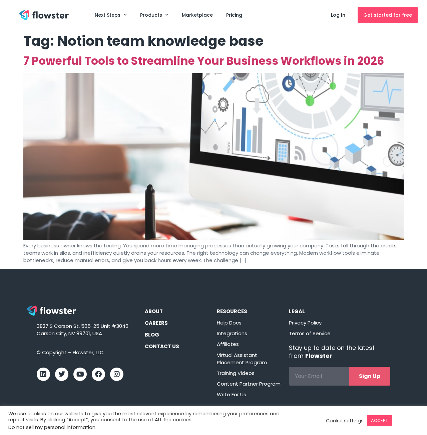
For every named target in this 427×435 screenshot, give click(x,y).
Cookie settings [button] (345, 421)
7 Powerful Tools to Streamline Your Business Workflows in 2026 (203, 61)
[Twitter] (61, 374)
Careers (156, 323)
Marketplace (197, 15)
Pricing (234, 15)
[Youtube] (80, 374)
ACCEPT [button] (379, 420)
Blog (152, 334)
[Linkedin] (43, 374)
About (154, 311)
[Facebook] (98, 374)
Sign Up (369, 376)
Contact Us (162, 346)
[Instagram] (116, 374)
